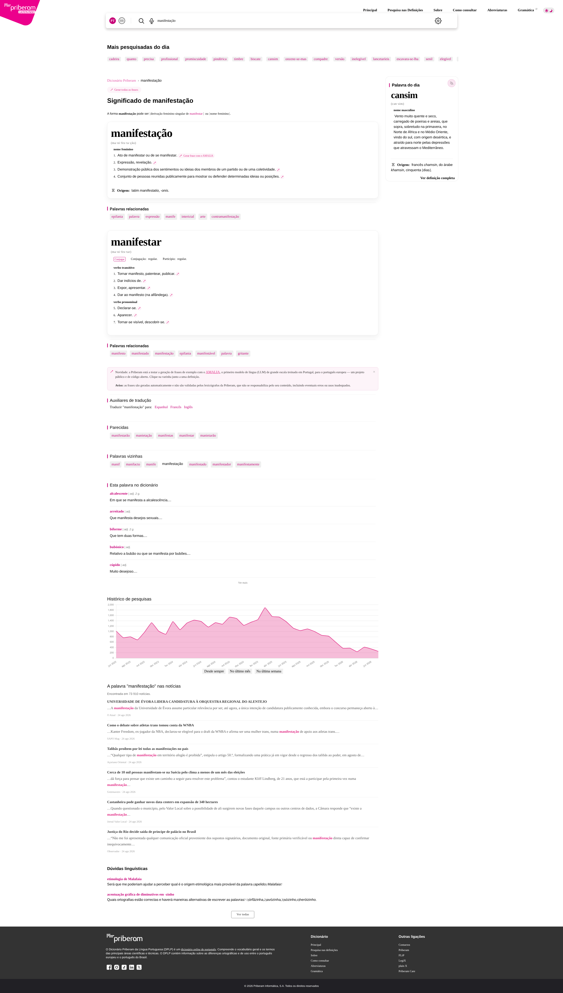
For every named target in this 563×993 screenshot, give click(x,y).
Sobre (437, 10)
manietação (144, 435)
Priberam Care (406, 971)
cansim (273, 59)
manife (170, 216)
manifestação (164, 353)
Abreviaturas (497, 10)
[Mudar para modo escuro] (548, 10)
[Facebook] (109, 969)
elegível (445, 59)
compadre (321, 59)
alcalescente (119, 494)
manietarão (208, 435)
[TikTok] (124, 969)
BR (122, 20)
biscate (255, 59)
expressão (152, 216)
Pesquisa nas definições (324, 950)
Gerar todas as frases (126, 89)
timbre (238, 59)
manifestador (221, 464)
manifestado (140, 353)
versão (339, 59)
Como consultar (465, 10)
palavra (134, 216)
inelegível (359, 59)
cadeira (114, 59)
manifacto (133, 464)
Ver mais (242, 582)
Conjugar (119, 259)
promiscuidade (195, 59)
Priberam (403, 950)
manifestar (186, 435)
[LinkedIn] (131, 969)
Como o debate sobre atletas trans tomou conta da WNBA (150, 725)
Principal (370, 10)
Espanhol (161, 407)
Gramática (526, 10)
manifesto (118, 353)
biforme (116, 529)
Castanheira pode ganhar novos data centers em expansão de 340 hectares (162, 802)
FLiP (401, 955)
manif (116, 464)
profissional (169, 59)
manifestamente (248, 464)
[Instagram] (116, 969)
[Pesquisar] (141, 21)
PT (113, 20)
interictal (187, 216)
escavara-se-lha (408, 59)
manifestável (206, 353)
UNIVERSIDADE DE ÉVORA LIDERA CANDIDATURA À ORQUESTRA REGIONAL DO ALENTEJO (187, 702)
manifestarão (121, 435)
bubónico (117, 547)
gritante (243, 353)
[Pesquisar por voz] (151, 21)
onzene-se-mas (295, 59)
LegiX (402, 960)
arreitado (117, 511)
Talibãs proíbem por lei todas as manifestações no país (147, 749)
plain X (402, 965)
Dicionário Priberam (121, 81)
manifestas (165, 435)
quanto (132, 59)
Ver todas (243, 914)
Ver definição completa (437, 178)
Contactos (404, 944)
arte (202, 216)
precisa (149, 59)
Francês (175, 407)
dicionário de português (198, 949)
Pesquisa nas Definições (405, 10)
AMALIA (213, 372)
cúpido (115, 565)
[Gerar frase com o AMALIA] (154, 163)
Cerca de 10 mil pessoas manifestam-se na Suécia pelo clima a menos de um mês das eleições (176, 772)
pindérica (220, 59)
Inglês (188, 407)
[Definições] (438, 21)
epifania (117, 216)
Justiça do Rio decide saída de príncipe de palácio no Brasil (151, 832)
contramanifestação (225, 216)
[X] (139, 969)
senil (429, 59)
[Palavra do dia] (452, 83)
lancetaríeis (381, 59)
